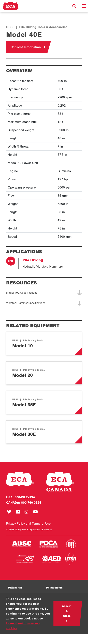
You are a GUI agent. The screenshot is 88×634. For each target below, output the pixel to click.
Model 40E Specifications (21, 292)
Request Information (26, 47)
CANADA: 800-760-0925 (23, 503)
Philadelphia (54, 587)
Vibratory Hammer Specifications (25, 303)
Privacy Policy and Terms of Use (28, 524)
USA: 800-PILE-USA (20, 497)
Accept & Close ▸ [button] (66, 613)
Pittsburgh (15, 587)
